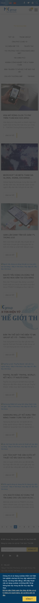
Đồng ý (29, 599)
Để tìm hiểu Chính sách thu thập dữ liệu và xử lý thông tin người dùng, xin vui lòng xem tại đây (19, 592)
